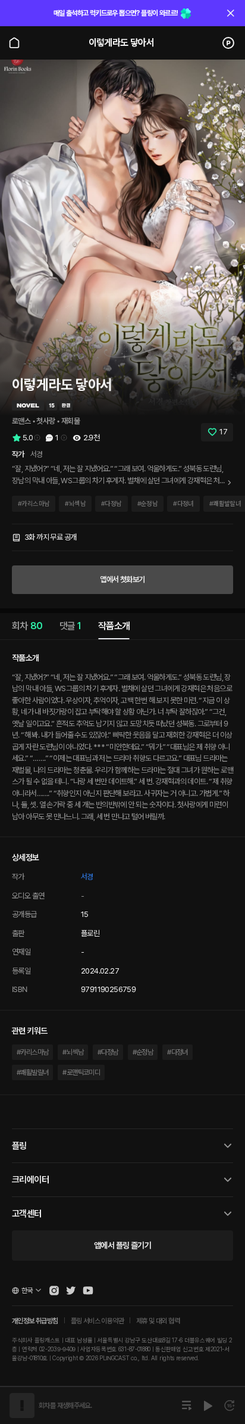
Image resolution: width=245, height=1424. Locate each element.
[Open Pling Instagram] (54, 1290)
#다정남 (108, 1052)
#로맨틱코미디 (81, 1072)
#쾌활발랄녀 (32, 1072)
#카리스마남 (32, 1052)
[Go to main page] (14, 43)
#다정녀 (177, 1052)
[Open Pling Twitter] (71, 1290)
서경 (87, 876)
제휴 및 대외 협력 (158, 1321)
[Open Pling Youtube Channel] (88, 1290)
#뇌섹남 (72, 1052)
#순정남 (143, 1052)
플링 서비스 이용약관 (97, 1321)
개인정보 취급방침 (35, 1321)
